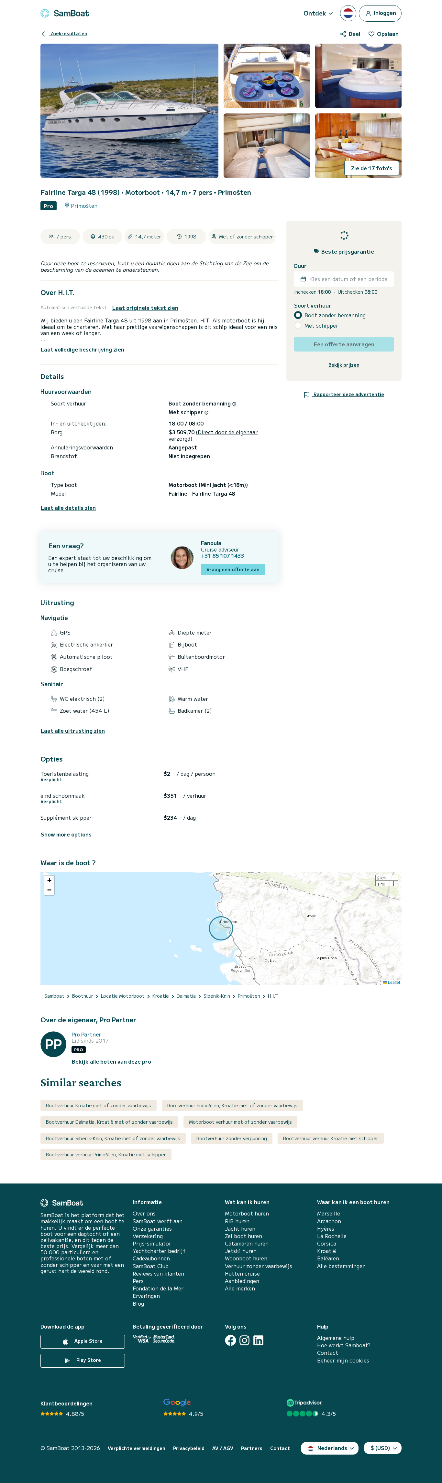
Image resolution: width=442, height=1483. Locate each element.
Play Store (88, 1360)
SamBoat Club (151, 1266)
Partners (251, 1448)
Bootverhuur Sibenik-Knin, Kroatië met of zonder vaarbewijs (113, 1138)
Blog (138, 1303)
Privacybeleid (188, 1448)
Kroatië (326, 1251)
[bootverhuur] (64, 13)
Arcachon (329, 1221)
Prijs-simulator (152, 1243)
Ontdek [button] (315, 13)
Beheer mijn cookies (343, 1360)
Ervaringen (146, 1296)
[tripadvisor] (305, 1403)
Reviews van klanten (158, 1273)
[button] (49, 880)
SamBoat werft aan (157, 1221)
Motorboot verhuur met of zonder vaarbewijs (240, 1122)
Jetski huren (241, 1251)
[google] (177, 1403)
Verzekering (148, 1236)
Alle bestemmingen (341, 1266)
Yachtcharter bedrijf (159, 1251)
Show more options (66, 834)
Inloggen (384, 12)
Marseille (328, 1213)
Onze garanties (152, 1228)
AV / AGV (222, 1448)
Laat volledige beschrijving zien (82, 349)
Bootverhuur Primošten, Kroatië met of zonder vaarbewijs (232, 1105)
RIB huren (237, 1221)
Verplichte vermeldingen (136, 1448)
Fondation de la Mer (158, 1288)
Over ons (144, 1213)
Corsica (326, 1243)
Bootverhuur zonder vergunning (231, 1138)
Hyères (325, 1228)
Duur (300, 265)
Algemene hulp (335, 1338)
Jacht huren (240, 1228)
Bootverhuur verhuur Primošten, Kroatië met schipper (106, 1154)
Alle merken (240, 1288)
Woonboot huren (246, 1258)
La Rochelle (332, 1236)
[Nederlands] (348, 13)
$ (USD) (380, 1448)
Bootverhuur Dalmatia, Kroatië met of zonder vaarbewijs (109, 1122)
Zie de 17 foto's (371, 168)
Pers (138, 1281)
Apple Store (88, 1341)
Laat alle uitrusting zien (73, 730)
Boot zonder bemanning (335, 315)
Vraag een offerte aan (233, 569)
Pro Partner (86, 1034)
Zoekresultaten (68, 33)
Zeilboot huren (243, 1236)
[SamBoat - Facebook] (230, 1340)
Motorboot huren (247, 1213)
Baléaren (328, 1258)
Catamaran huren (247, 1243)
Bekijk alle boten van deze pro (111, 1061)
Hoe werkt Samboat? (343, 1345)
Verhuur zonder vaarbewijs (258, 1266)
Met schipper (321, 325)
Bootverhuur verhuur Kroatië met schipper (330, 1138)
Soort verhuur (312, 305)
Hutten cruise (242, 1273)
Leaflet (393, 982)
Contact (327, 1353)
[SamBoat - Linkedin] (258, 1340)
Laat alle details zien (68, 507)
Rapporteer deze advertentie (348, 394)
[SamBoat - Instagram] (244, 1340)
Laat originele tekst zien (145, 307)
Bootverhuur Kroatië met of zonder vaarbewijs (98, 1105)
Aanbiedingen (242, 1281)
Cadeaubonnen (151, 1258)
